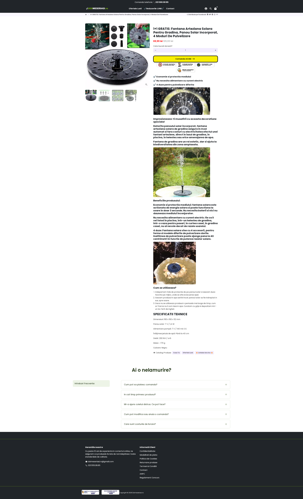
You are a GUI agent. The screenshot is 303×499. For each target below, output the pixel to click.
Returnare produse (148, 462)
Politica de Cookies (148, 458)
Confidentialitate (147, 451)
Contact (170, 8)
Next (146, 55)
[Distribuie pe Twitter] (210, 14)
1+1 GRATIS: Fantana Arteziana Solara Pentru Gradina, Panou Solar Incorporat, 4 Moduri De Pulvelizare (129, 14)
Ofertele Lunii (135, 8)
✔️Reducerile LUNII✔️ (154, 8)
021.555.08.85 (92, 465)
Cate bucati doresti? (162, 46)
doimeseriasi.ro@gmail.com (99, 461)
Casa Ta (176, 353)
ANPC (142, 473)
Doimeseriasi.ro (138, 493)
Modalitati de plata (148, 455)
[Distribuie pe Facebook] (207, 14)
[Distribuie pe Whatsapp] (214, 14)
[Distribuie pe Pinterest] (212, 14)
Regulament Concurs (149, 477)
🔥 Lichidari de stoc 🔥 (204, 353)
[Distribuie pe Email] (217, 14)
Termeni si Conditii (148, 466)
